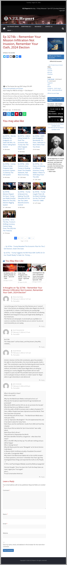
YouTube (49, 70)
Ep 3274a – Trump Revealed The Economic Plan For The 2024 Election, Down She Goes (24, 247)
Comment (6, 490)
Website (5, 533)
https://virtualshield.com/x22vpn (13, 88)
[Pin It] (16, 114)
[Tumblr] (20, 114)
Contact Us (48, 26)
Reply (43, 326)
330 (29, 238)
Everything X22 (26, 26)
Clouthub (50, 74)
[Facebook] (5, 114)
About (9, 30)
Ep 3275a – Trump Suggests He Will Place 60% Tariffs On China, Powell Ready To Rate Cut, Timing (24, 254)
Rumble (49, 69)
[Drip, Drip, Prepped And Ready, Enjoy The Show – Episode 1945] (24, 264)
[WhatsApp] (24, 114)
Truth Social (50, 79)
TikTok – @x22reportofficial (54, 90)
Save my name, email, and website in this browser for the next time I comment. (24, 545)
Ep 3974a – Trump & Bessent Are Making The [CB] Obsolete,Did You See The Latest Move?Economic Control (24, 198)
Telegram (50, 83)
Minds (49, 86)
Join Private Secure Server (56, 65)
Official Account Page (53, 93)
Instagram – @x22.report (54, 88)
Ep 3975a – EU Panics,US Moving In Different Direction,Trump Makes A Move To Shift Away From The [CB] (39, 170)
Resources (38, 26)
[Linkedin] (12, 114)
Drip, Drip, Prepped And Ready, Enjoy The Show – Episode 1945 (24, 276)
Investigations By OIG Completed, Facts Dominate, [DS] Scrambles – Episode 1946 (38, 276)
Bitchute (49, 72)
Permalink (16, 301)
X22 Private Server (13, 26)
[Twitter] (9, 114)
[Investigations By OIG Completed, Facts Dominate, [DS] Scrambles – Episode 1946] (39, 264)
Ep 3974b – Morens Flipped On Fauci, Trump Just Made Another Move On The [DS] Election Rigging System (9, 198)
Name (5, 514)
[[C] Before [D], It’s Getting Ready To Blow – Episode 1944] (10, 264)
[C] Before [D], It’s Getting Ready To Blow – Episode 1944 (10, 275)
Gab (48, 84)
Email (5, 524)
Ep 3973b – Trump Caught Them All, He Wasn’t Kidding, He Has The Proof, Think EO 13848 (39, 196)
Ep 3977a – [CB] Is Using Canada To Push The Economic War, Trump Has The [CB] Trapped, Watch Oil (24, 142)
